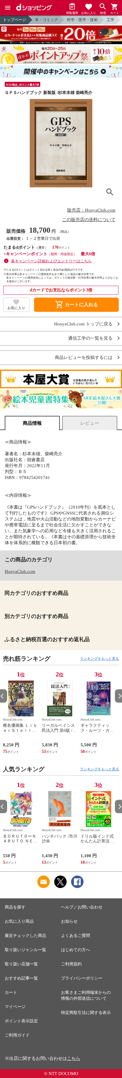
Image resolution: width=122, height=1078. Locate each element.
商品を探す (15, 907)
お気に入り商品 (19, 921)
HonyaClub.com (20, 571)
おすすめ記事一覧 (21, 978)
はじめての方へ (75, 950)
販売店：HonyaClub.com (91, 210)
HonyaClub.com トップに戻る (83, 324)
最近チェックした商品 (25, 935)
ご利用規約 (71, 964)
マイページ (15, 1006)
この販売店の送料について (88, 219)
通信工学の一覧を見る (90, 338)
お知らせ (69, 921)
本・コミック (46, 19)
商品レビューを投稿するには (84, 357)
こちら (73, 1058)
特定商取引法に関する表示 (86, 1012)
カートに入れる (76, 304)
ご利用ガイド (17, 1035)
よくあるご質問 (75, 935)
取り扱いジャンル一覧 (25, 950)
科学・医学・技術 (82, 19)
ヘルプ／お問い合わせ (81, 907)
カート (11, 992)
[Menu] (7, 7)
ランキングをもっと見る (99, 659)
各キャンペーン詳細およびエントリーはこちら (51, 261)
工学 (110, 19)
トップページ (14, 19)
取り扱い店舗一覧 (21, 964)
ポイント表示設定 (21, 1021)
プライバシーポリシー (81, 978)
